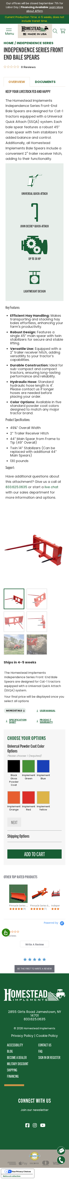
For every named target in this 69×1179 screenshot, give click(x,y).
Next (14, 822)
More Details (14, 710)
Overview (16, 82)
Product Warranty (46, 721)
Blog (10, 1051)
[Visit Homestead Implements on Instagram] (34, 1125)
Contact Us (44, 1045)
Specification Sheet (17, 721)
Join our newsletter (35, 1110)
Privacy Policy (22, 1035)
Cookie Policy (47, 1035)
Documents (45, 82)
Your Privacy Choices (21, 1171)
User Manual (47, 710)
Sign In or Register (49, 1057)
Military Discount (17, 1063)
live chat (51, 487)
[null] (34, 547)
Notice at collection (11, 1176)
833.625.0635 (16, 487)
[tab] (34, 944)
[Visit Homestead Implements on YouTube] (42, 1125)
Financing (13, 1076)
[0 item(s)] (62, 31)
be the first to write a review (34, 968)
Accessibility (15, 1045)
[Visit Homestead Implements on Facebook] (27, 1125)
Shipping (12, 1070)
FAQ (40, 1051)
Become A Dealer (17, 1057)
